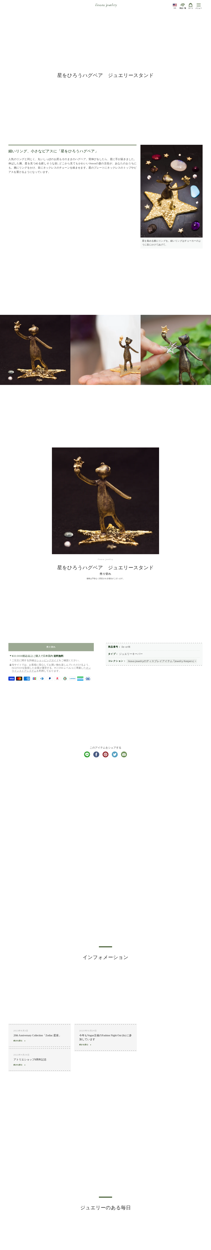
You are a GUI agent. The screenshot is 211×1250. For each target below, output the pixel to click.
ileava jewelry (106, 5)
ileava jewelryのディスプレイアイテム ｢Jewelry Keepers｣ (161, 661)
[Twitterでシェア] (115, 756)
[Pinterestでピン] (105, 756)
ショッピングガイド (47, 660)
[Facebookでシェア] (96, 756)
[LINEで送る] (87, 756)
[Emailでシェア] (124, 756)
